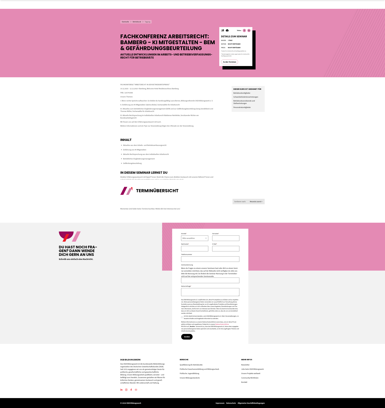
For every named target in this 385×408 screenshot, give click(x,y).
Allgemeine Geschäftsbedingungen (251, 403)
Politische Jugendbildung (189, 373)
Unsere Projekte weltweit (250, 373)
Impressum (220, 403)
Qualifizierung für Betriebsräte (191, 365)
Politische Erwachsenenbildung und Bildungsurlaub (199, 369)
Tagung (147, 22)
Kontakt (244, 382)
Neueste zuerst (255, 201)
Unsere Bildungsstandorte (190, 378)
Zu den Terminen (229, 62)
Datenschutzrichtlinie (222, 324)
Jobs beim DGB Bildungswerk (252, 369)
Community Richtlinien (249, 378)
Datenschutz (231, 403)
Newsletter (245, 365)
